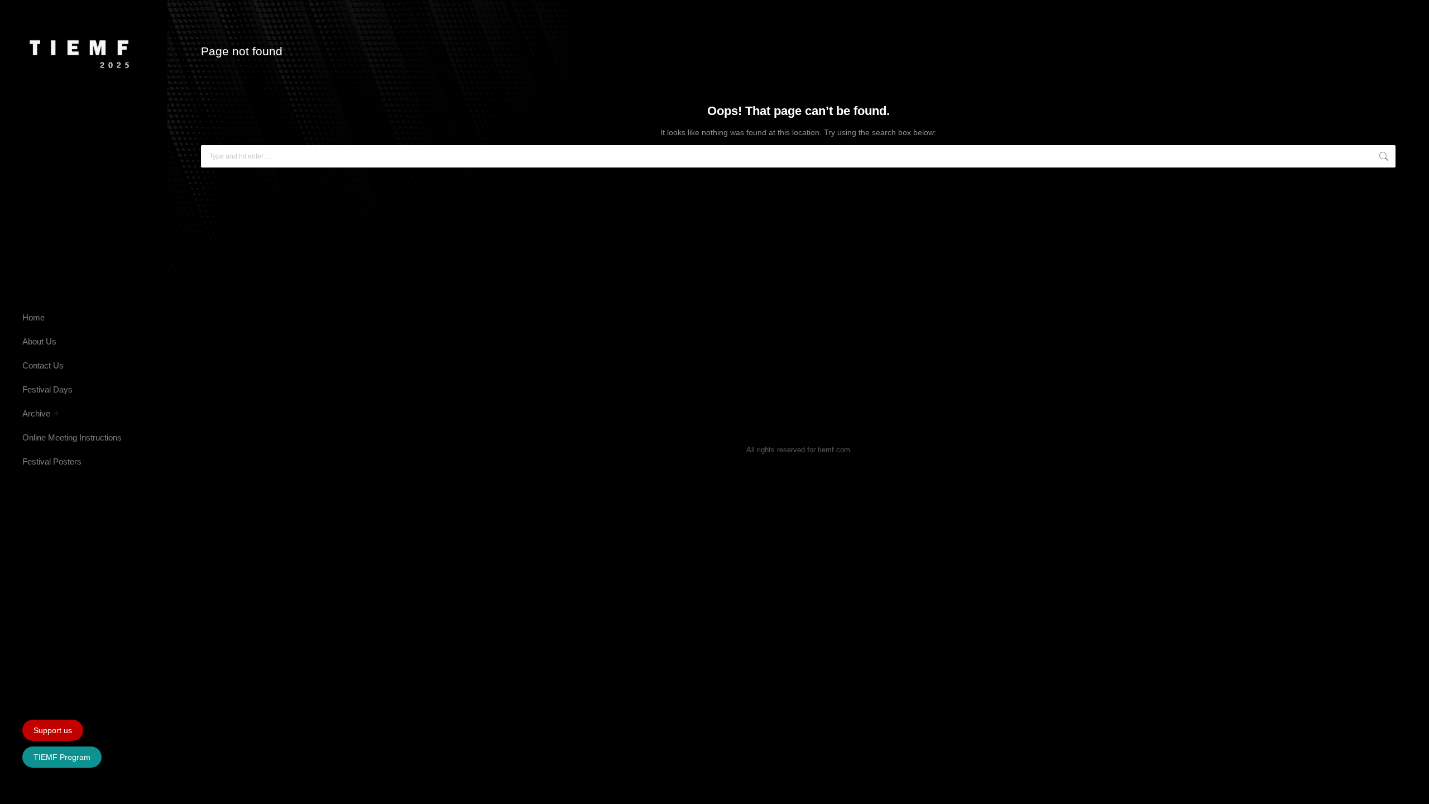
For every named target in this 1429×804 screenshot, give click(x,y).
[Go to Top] (1412, 787)
